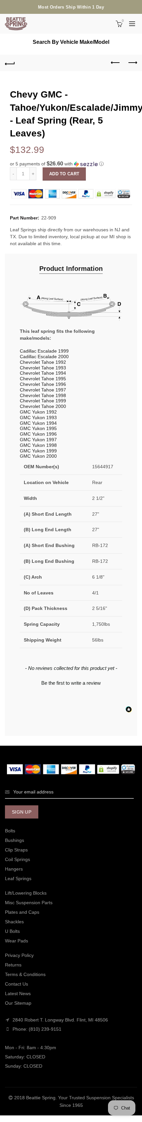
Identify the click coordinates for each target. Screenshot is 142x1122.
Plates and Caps (22, 912)
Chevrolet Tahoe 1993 (43, 367)
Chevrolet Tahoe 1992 (43, 362)
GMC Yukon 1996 (38, 434)
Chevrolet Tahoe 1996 (43, 384)
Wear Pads (16, 940)
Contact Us (16, 984)
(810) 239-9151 (45, 1029)
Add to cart (64, 173)
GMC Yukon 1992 (38, 412)
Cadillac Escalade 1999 (44, 351)
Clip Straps (16, 849)
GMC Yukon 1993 (38, 417)
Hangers (14, 869)
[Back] (10, 63)
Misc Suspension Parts (29, 902)
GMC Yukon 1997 (38, 439)
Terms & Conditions (25, 974)
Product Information (71, 268)
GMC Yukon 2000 (38, 456)
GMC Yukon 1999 (38, 450)
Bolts (10, 830)
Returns (13, 964)
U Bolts (12, 931)
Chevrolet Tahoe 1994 (43, 373)
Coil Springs (17, 859)
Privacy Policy (19, 955)
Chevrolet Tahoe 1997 (43, 389)
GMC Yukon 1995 (38, 428)
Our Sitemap (18, 1003)
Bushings (14, 840)
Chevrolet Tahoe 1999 (43, 400)
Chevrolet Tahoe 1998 (43, 395)
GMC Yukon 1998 (38, 445)
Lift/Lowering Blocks (26, 893)
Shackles (14, 921)
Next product (132, 63)
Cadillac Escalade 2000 (44, 356)
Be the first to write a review (71, 683)
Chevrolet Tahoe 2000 (43, 406)
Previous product (115, 63)
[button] (71, 164)
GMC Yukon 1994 (38, 423)
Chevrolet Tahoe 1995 (43, 378)
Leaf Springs (18, 878)
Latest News (18, 993)
